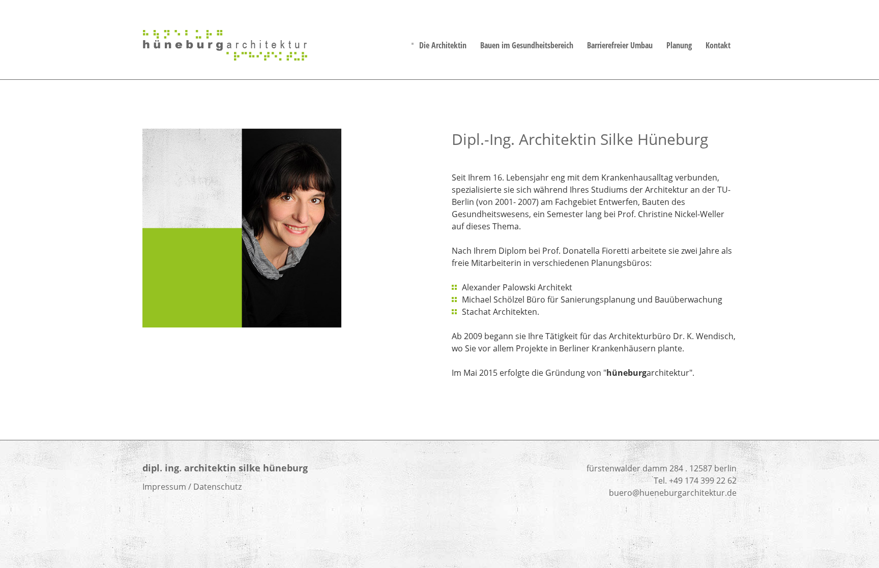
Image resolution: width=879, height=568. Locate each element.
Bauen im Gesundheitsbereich (526, 45)
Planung (679, 45)
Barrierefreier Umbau (620, 45)
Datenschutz (217, 486)
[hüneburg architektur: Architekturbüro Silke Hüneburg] (226, 57)
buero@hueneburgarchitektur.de (673, 492)
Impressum (164, 486)
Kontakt (718, 45)
